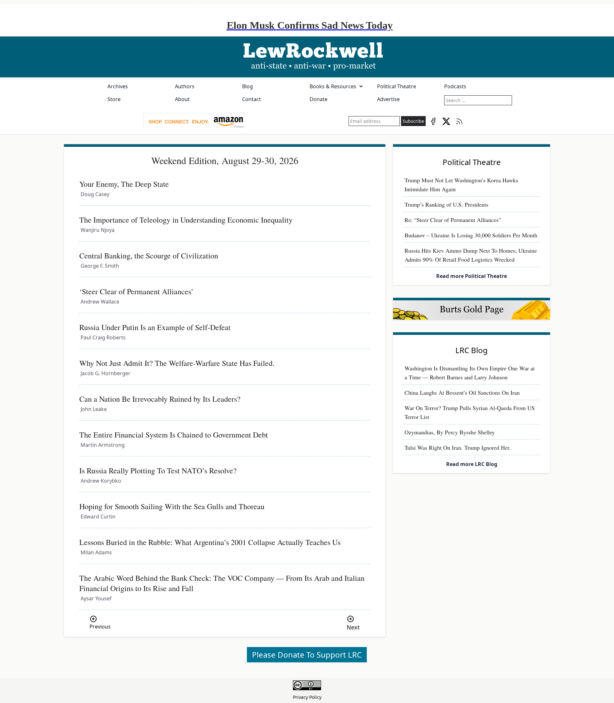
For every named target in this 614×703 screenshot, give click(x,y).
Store (114, 99)
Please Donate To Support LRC (307, 654)
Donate (318, 99)
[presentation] (194, 121)
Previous (100, 626)
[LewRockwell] (307, 57)
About (182, 99)
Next (353, 627)
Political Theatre (396, 86)
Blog (247, 86)
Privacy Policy (307, 697)
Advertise (388, 99)
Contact (251, 99)
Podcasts (455, 86)
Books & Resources (333, 86)
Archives (117, 86)
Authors (184, 86)
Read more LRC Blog (471, 464)
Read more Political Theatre (471, 276)
